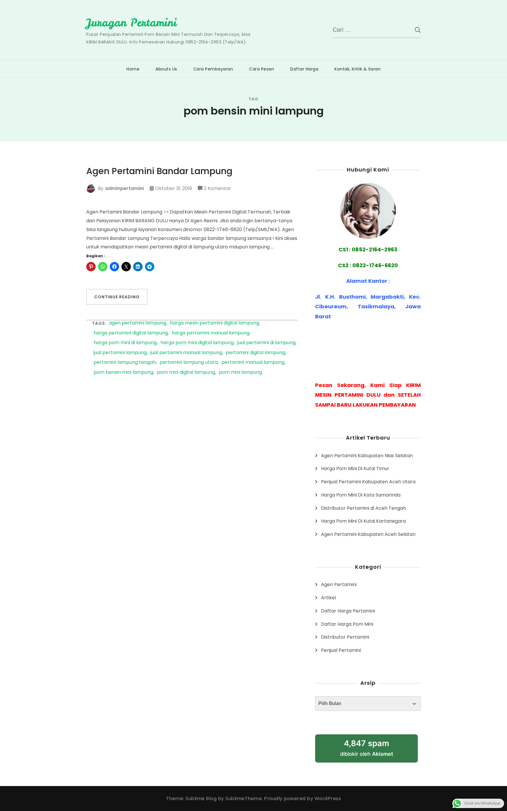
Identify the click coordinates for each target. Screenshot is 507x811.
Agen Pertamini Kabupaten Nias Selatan (367, 455)
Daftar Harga (304, 69)
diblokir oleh (366, 747)
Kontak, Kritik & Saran (357, 69)
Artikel (328, 597)
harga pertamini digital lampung (131, 333)
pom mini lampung (240, 372)
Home (132, 69)
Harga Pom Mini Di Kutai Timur (355, 468)
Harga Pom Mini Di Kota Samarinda (360, 495)
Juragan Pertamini (131, 23)
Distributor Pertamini (345, 637)
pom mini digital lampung (186, 372)
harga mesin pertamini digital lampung (214, 323)
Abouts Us (166, 69)
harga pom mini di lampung (125, 343)
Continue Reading (117, 297)
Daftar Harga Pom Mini (347, 624)
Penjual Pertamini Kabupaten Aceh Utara (368, 481)
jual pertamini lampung (120, 353)
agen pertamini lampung (137, 323)
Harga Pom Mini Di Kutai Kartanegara (363, 521)
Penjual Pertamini (341, 650)
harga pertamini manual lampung (210, 333)
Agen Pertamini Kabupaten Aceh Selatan (368, 534)
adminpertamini (124, 188)
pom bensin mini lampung (123, 372)
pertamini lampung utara (189, 362)
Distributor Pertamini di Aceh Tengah (363, 508)
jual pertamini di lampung (266, 343)
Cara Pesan (261, 69)
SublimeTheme (243, 798)
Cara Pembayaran (213, 69)
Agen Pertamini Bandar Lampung (159, 171)
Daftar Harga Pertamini (348, 611)
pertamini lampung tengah (125, 362)
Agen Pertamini (338, 584)
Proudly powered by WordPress (302, 798)
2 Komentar (217, 189)
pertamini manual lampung (253, 362)
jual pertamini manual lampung (186, 353)
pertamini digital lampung (255, 353)
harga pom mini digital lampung (197, 343)
